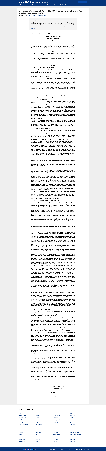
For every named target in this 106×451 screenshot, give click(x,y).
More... (20, 426)
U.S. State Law (39, 429)
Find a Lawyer (22, 4)
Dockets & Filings (22, 441)
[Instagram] (28, 449)
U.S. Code (21, 432)
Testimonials (72, 441)
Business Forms (56, 434)
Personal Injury (39, 424)
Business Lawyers (22, 415)
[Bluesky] (32, 449)
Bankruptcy (38, 413)
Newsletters (56, 4)
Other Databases (57, 429)
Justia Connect (52, 449)
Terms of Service (71, 449)
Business (55, 412)
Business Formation (57, 413)
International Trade (57, 420)
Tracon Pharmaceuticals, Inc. (38, 6)
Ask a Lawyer (29, 4)
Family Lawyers (22, 422)
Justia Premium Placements (75, 434)
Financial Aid (72, 417)
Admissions (72, 415)
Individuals (38, 412)
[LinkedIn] (24, 449)
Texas (37, 441)
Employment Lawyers (23, 419)
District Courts (22, 439)
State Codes (38, 432)
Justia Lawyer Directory (75, 432)
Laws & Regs (50, 4)
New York (38, 439)
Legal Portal (57, 449)
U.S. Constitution (22, 430)
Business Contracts (28, 6)
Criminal (37, 415)
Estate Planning (39, 420)
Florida (37, 437)
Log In (80, 1)
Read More (32, 28)
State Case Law (39, 434)
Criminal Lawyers (22, 417)
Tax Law (54, 424)
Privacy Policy (77, 449)
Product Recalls (56, 436)
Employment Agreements (43, 15)
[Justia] (24, 2)
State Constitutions (40, 430)
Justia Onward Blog (74, 439)
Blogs (71, 422)
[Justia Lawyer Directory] (35, 449)
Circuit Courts (21, 437)
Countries (55, 441)
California (38, 436)
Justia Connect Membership (76, 430)
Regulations (21, 434)
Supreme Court (22, 436)
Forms (23, 6)
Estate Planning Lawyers (24, 420)
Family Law (38, 422)
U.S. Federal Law (23, 429)
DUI (36, 419)
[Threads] (30, 449)
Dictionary (72, 413)
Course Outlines (73, 419)
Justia (20, 6)
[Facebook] (27, 449)
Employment (55, 417)
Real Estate (55, 422)
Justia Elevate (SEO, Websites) (76, 436)
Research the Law (36, 4)
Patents (54, 437)
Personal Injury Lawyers (24, 424)
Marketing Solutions (64, 4)
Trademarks (55, 439)
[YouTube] (25, 449)
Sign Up (84, 1)
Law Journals (72, 420)
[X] (33, 449)
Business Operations (57, 415)
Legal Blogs (55, 432)
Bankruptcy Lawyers (23, 413)
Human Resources (32, 15)
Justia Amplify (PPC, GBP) (75, 437)
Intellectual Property (57, 419)
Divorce (37, 417)
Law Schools (43, 4)
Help (66, 449)
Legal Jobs (55, 430)
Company (62, 449)
